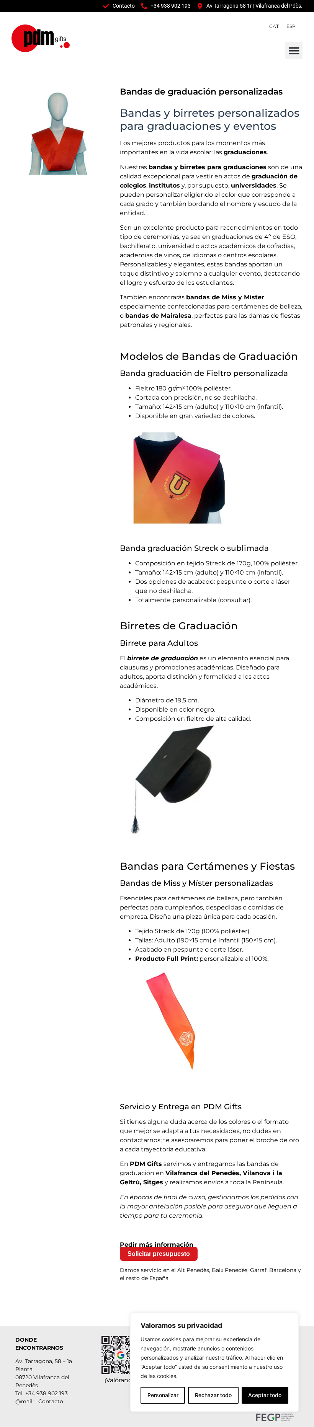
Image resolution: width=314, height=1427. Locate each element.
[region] (214, 1362)
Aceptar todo (264, 1395)
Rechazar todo (213, 1395)
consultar (234, 600)
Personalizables (143, 264)
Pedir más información (156, 1244)
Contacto (50, 1401)
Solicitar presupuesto (159, 1254)
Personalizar (162, 1395)
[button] (294, 50)
